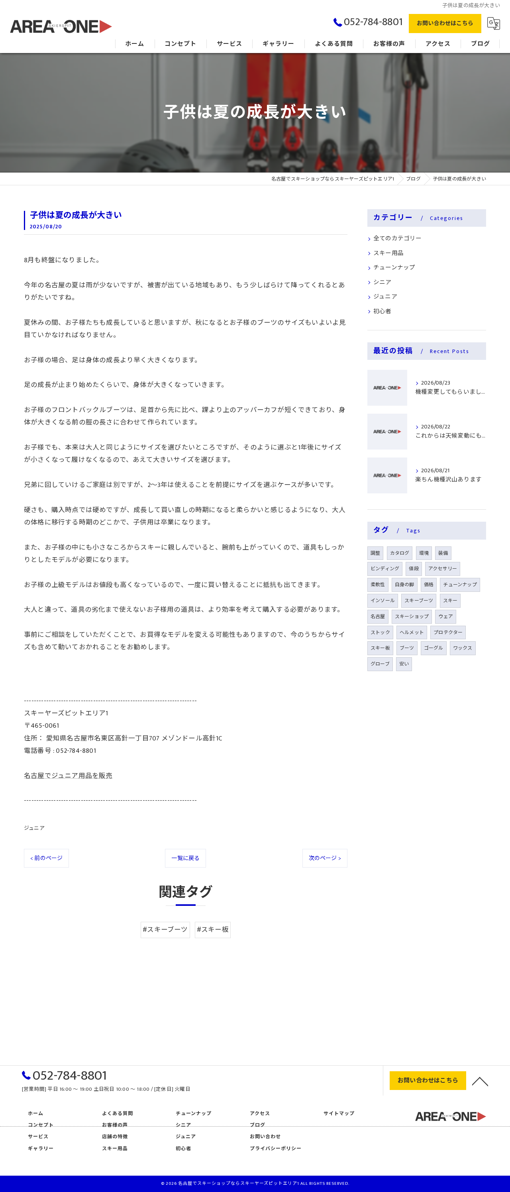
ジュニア (34, 828)
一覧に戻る (185, 858)
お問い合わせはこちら (445, 23)
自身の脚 (404, 585)
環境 (424, 553)
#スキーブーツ (165, 929)
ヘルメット (412, 632)
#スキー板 (213, 929)
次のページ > (325, 858)
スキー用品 (388, 253)
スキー (450, 601)
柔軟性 (378, 585)
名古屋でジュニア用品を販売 (68, 776)
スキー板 (380, 648)
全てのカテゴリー (397, 239)
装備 (443, 553)
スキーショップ (412, 617)
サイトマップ (339, 1113)
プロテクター (448, 632)
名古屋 (378, 617)
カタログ (400, 553)
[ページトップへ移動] (480, 1081)
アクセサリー (442, 569)
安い (404, 664)
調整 (375, 553)
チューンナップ (394, 268)
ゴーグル (433, 648)
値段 (413, 569)
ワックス (463, 648)
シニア (382, 282)
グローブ (380, 664)
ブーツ (407, 648)
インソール (383, 601)
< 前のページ (46, 858)
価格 (429, 585)
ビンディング (385, 569)
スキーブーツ (418, 601)
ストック (380, 632)
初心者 (382, 311)
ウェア (445, 617)
